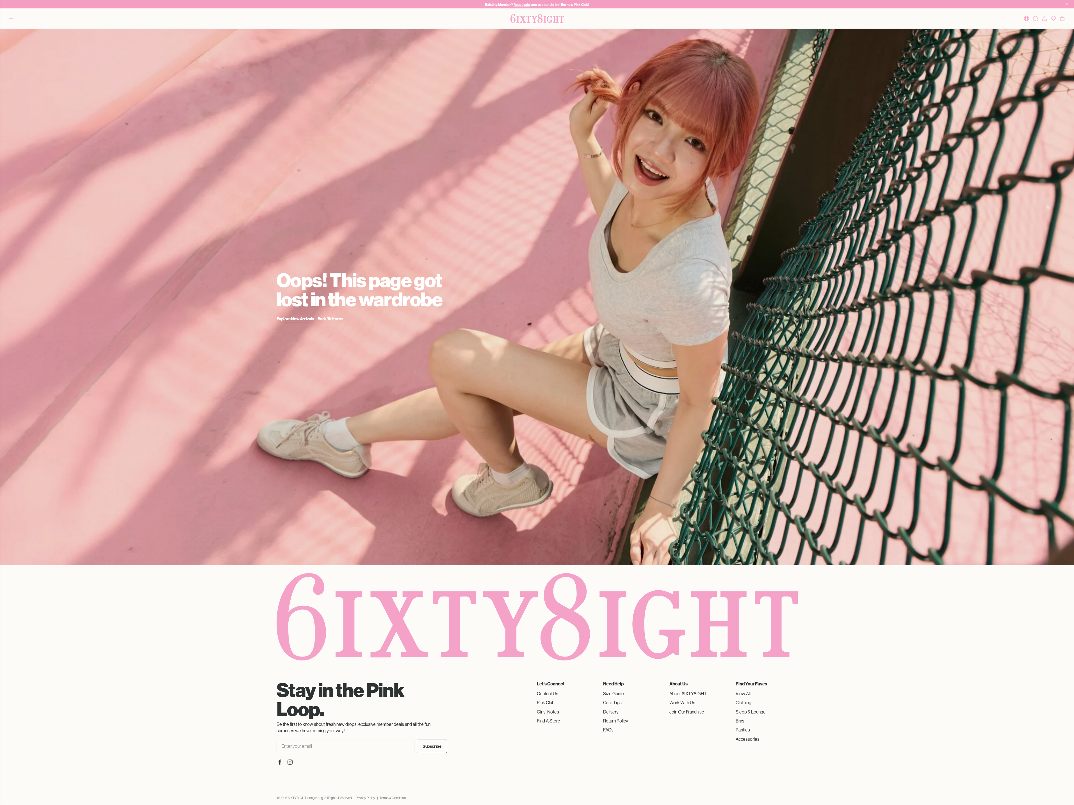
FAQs (608, 730)
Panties (743, 730)
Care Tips (612, 702)
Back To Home (330, 318)
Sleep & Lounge (751, 712)
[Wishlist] (1053, 18)
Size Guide (613, 693)
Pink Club (546, 702)
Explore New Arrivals (295, 318)
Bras (740, 721)
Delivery (611, 712)
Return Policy (615, 721)
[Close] (1067, 4)
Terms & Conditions (393, 798)
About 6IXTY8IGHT (688, 693)
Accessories (748, 739)
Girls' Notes (548, 712)
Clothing (743, 702)
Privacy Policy (365, 798)
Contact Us (547, 693)
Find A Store (548, 721)
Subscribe (432, 746)
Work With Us (682, 702)
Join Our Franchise (686, 712)
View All (743, 693)
